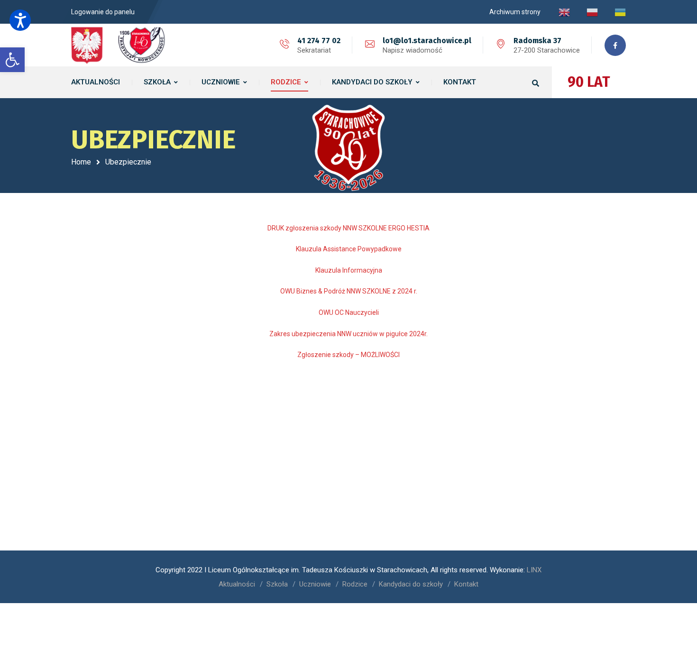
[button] (20, 20)
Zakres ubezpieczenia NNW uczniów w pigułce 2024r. (348, 334)
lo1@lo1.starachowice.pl (427, 40)
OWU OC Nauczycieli (349, 312)
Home (81, 161)
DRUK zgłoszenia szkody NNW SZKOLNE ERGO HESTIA (348, 228)
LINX (534, 570)
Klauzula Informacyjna (348, 270)
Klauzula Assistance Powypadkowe (349, 249)
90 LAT (589, 82)
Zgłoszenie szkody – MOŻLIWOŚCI (348, 354)
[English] (564, 12)
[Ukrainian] (620, 12)
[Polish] (592, 12)
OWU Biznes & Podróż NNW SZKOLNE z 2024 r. (348, 291)
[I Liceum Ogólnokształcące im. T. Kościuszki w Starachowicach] (118, 45)
